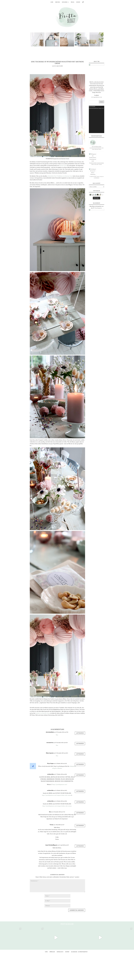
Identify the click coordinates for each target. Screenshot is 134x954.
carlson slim (50, 774)
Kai (50, 812)
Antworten (80, 733)
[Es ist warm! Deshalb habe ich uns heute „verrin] (100, 195)
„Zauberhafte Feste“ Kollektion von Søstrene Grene (60, 176)
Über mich (57, 2)
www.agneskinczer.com (96, 97)
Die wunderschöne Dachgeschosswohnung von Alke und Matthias (96, 148)
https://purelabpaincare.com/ (60, 784)
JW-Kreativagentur (97, 208)
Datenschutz (60, 951)
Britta (55, 66)
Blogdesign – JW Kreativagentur (79, 951)
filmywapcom (50, 753)
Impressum (52, 951)
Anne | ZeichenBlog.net (51, 845)
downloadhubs (50, 732)
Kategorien (64, 2)
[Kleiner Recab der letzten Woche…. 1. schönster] (90, 195)
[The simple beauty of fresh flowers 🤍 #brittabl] (102, 195)
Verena (51, 825)
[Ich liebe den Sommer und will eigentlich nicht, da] (98, 195)
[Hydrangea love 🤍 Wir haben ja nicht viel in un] (93, 195)
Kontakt (78, 2)
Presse (72, 2)
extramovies (49, 742)
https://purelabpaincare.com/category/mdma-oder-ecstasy (56, 795)
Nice (57, 735)
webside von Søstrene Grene (43, 713)
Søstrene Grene (63, 165)
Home (52, 2)
